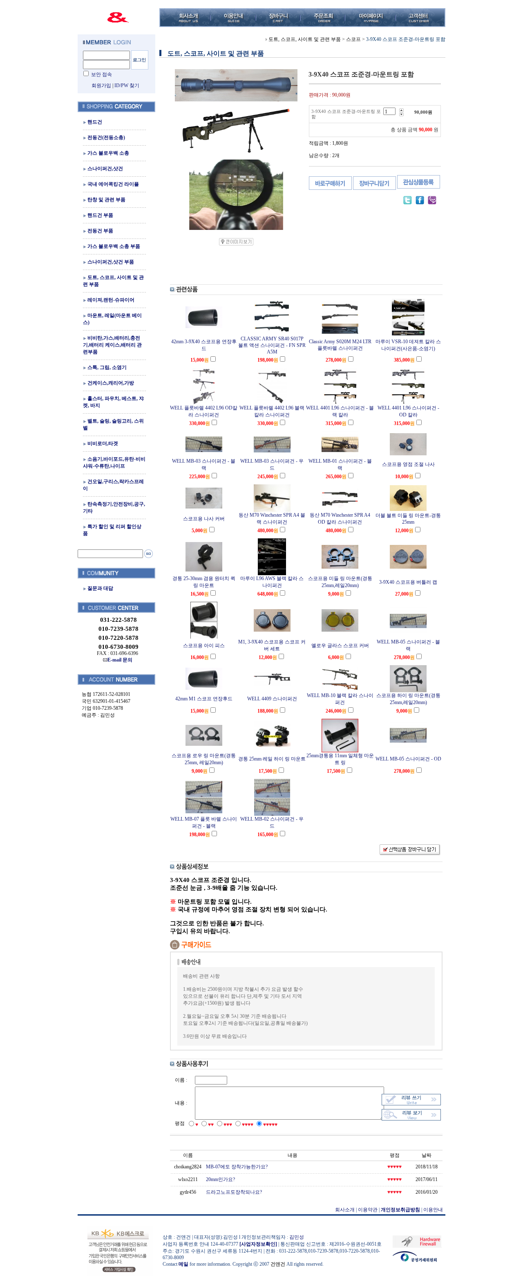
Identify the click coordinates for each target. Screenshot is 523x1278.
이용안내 (433, 1210)
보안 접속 (101, 74)
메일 (183, 1264)
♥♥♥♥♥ (270, 1124)
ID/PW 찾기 (126, 85)
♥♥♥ (228, 1124)
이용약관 (368, 1210)
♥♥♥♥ (247, 1124)
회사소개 (345, 1210)
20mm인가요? (220, 1179)
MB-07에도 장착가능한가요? (237, 1167)
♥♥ (211, 1124)
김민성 (296, 1237)
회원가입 (101, 85)
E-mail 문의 (119, 660)
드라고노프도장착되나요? (234, 1192)
